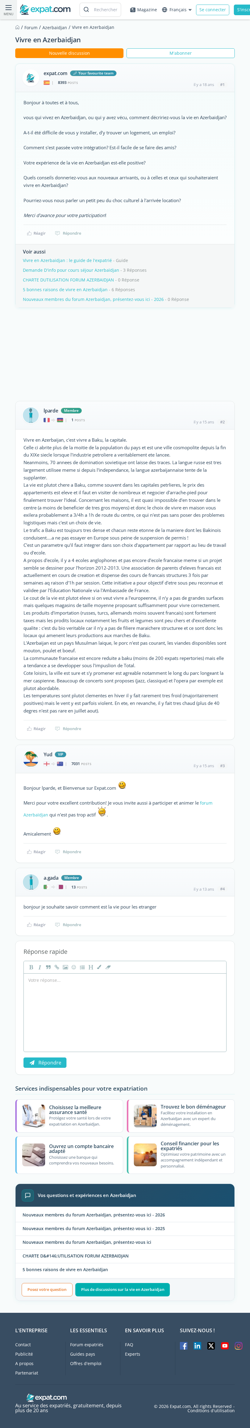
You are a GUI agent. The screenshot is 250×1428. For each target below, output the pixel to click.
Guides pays (82, 1354)
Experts (132, 1354)
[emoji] (73, 967)
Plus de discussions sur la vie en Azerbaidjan (122, 1289)
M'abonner (181, 53)
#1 (222, 84)
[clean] (107, 967)
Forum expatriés (86, 1344)
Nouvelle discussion (69, 53)
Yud (48, 754)
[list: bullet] (81, 967)
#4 (222, 889)
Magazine (147, 9)
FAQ (129, 1344)
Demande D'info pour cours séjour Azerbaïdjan (71, 270)
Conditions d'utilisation (211, 1411)
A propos (24, 1363)
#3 (222, 765)
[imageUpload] (64, 967)
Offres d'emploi (86, 1363)
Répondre (72, 233)
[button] (99, 967)
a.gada (51, 877)
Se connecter (212, 9)
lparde (51, 410)
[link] (56, 967)
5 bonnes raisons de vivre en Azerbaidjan (65, 289)
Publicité (24, 1354)
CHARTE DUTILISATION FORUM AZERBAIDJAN (68, 280)
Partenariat (26, 1373)
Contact (23, 1344)
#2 (222, 422)
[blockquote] (47, 967)
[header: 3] (90, 967)
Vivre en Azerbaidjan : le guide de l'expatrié (67, 260)
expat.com (55, 73)
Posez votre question (46, 1289)
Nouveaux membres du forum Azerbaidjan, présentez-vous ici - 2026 (93, 299)
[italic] (39, 967)
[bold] (30, 967)
